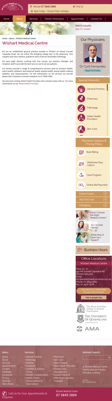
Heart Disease (60, 362)
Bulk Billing (92, 152)
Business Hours (95, 250)
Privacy (5, 377)
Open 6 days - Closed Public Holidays (51, 11)
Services (33, 18)
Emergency (85, 205)
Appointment (77, 18)
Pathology (92, 107)
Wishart (44, 6)
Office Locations (93, 258)
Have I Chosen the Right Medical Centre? (98, 215)
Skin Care (92, 128)
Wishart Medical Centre (93, 263)
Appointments (9, 365)
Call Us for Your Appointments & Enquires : (24, 395)
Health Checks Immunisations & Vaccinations (34, 380)
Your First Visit (86, 199)
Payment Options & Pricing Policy (94, 142)
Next (103, 56)
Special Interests (88, 80)
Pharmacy (92, 98)
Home (6, 18)
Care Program (94, 175)
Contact (6, 368)
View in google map (94, 297)
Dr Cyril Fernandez (93, 66)
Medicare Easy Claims (95, 163)
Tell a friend (7, 383)
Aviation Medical (62, 374)
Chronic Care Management (60, 370)
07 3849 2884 (66, 395)
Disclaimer (7, 374)
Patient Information (54, 18)
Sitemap (6, 380)
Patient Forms (86, 194)
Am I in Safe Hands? (97, 226)
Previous (82, 56)
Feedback (6, 371)
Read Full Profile (92, 71)
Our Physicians (93, 40)
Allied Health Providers (28, 83)
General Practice (96, 88)
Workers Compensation (37, 374)
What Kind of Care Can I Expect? (97, 237)
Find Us (79, 6)
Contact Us (96, 18)
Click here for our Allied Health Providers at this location (93, 290)
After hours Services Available (63, 379)
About (19, 18)
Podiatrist (30, 365)
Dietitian (30, 362)
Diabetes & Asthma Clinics (35, 370)
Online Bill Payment (97, 184)
